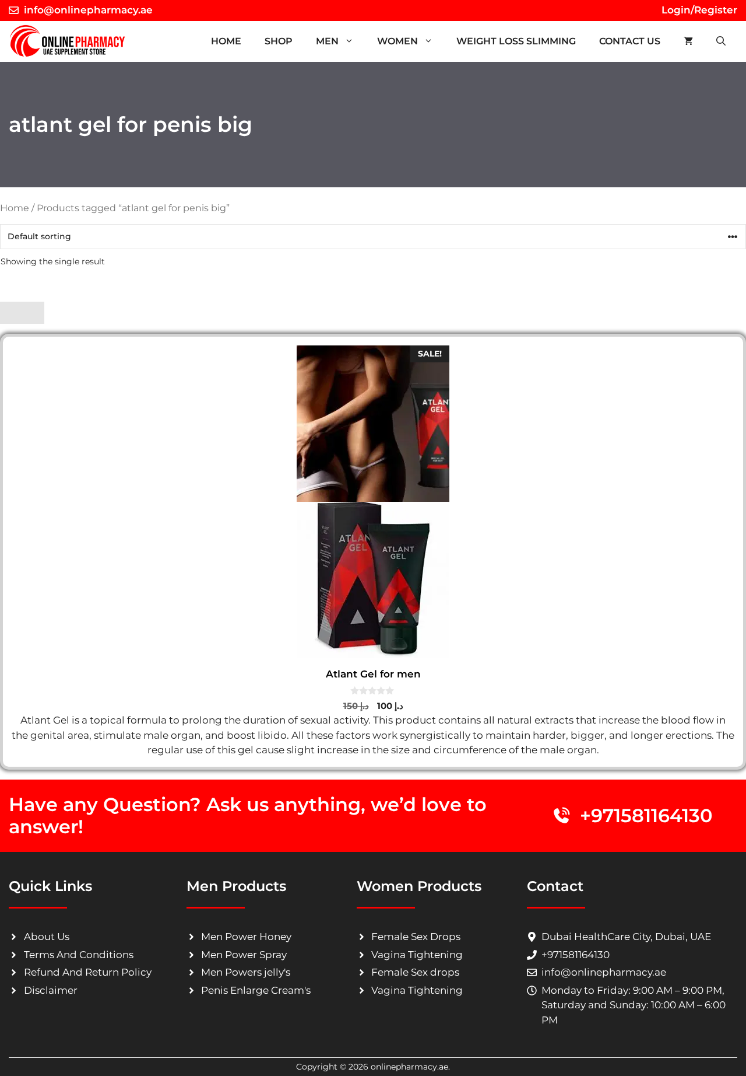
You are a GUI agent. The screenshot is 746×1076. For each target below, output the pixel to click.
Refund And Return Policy (88, 972)
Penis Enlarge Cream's (256, 990)
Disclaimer (51, 990)
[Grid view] (11, 313)
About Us (46, 936)
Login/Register (698, 10)
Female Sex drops (415, 972)
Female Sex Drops (415, 936)
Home (226, 41)
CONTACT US (629, 41)
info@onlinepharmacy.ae (88, 10)
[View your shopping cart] (688, 41)
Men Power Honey (246, 936)
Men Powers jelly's (245, 972)
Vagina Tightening (417, 954)
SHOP (279, 41)
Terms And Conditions (78, 954)
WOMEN (397, 41)
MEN (327, 41)
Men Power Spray (244, 954)
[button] (721, 41)
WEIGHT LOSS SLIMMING (516, 41)
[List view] (33, 313)
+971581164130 (646, 815)
